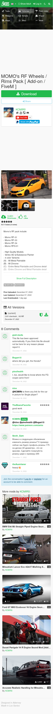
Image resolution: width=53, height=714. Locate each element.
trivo (14, 388)
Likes (26, 218)
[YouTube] (20, 112)
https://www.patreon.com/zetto (27, 425)
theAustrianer (19, 464)
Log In (28, 478)
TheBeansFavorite (21, 405)
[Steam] (24, 112)
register (38, 478)
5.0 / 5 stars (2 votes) (9, 224)
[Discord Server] (27, 112)
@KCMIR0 (17, 391)
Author (24, 419)
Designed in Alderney (11, 702)
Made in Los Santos (10, 705)
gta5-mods (17, 334)
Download (28, 93)
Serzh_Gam (18, 435)
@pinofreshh (26, 422)
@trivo (15, 422)
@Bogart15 (38, 422)
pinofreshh (17, 371)
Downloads (11, 218)
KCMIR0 (21, 109)
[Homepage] (17, 112)
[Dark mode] (45, 3)
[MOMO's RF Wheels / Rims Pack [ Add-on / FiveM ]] (26, 184)
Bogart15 (16, 357)
